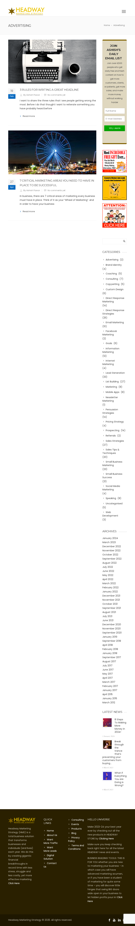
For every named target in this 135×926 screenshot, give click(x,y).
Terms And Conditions (76, 847)
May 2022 (107, 575)
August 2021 (109, 612)
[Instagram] (124, 3)
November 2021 (111, 599)
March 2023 (109, 542)
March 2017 (108, 682)
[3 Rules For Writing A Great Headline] (52, 61)
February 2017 (110, 686)
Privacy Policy (74, 839)
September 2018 (111, 641)
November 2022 (111, 550)
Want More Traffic (51, 841)
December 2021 (111, 595)
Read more (29, 116)
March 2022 (109, 583)
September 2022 (112, 558)
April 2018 (107, 645)
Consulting (77, 819)
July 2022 (107, 567)
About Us (52, 835)
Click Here (14, 883)
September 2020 (112, 632)
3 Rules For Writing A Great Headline (49, 89)
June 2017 (108, 669)
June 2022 (108, 571)
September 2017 (111, 657)
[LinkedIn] (119, 3)
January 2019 (109, 636)
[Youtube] (114, 3)
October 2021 (110, 604)
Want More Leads (50, 849)
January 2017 (109, 690)
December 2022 (111, 546)
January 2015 (109, 698)
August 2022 (109, 562)
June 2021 (107, 620)
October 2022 (110, 554)
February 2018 (110, 649)
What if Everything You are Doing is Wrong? (121, 779)
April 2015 (107, 694)
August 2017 (109, 661)
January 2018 (109, 653)
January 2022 (110, 591)
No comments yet (56, 95)
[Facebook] (110, 3)
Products (76, 828)
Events (75, 824)
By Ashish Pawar (31, 95)
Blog (73, 833)
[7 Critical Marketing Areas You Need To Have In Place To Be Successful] (52, 152)
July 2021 (107, 616)
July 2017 (107, 665)
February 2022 (110, 587)
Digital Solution (49, 857)
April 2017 (107, 678)
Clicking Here (106, 838)
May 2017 (107, 673)
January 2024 (110, 538)
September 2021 (111, 608)
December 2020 (111, 624)
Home (50, 830)
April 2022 (107, 579)
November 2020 (111, 628)
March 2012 (108, 702)
